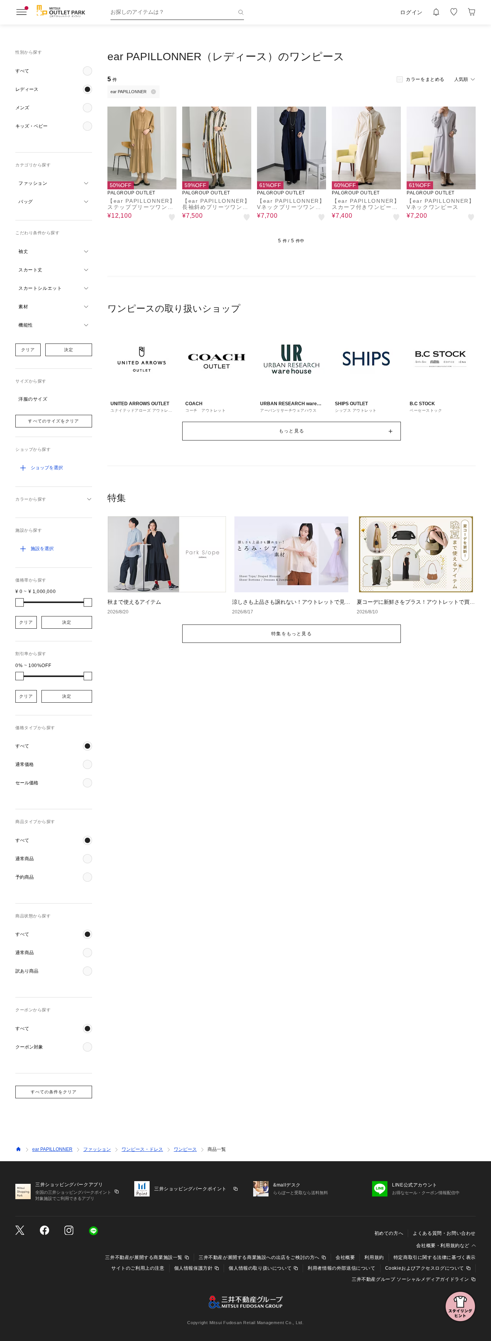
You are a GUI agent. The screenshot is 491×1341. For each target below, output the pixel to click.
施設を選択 (42, 548)
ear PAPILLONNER (52, 1149)
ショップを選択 (47, 467)
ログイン (411, 12)
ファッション (97, 1149)
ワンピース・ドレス (142, 1149)
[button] (53, 71)
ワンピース (185, 1149)
